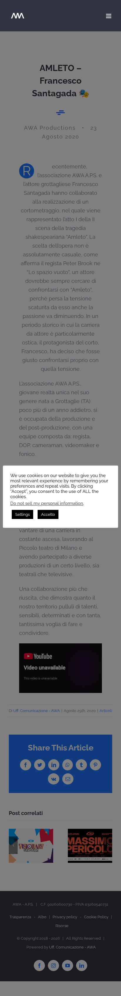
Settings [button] (22, 514)
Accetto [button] (48, 514)
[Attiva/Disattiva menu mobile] (109, 16)
